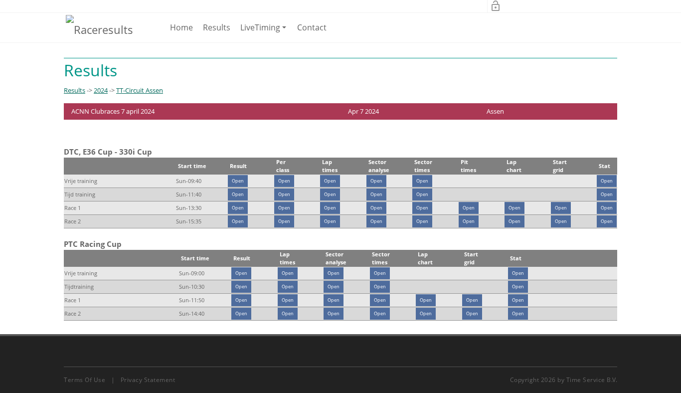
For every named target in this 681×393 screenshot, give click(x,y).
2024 (101, 90)
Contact (312, 27)
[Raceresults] (99, 29)
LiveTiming (265, 32)
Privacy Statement (148, 380)
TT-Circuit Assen (139, 90)
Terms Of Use (84, 380)
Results (216, 27)
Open (238, 181)
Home (181, 27)
